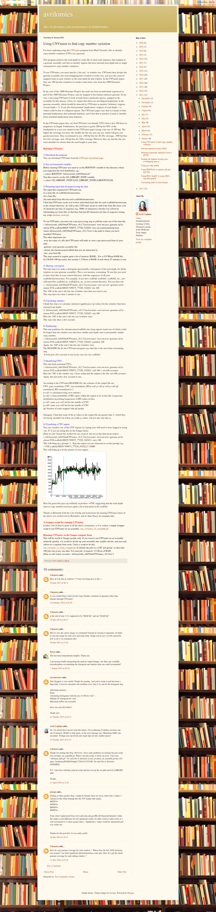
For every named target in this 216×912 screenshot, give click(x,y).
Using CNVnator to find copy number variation (157, 143)
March (145, 130)
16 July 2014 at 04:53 (59, 619)
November (146, 102)
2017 (141, 78)
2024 (141, 50)
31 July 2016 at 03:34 (59, 859)
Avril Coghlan (56, 726)
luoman (113, 892)
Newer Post (49, 871)
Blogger (130, 892)
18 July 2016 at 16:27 (59, 837)
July (144, 114)
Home (85, 871)
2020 (141, 66)
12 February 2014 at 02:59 (61, 602)
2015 (141, 86)
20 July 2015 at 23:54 (59, 642)
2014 (141, 90)
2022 (141, 58)
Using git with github (150, 165)
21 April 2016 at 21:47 (59, 782)
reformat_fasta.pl (60, 214)
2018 (141, 74)
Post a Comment (54, 865)
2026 (141, 42)
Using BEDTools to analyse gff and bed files (155, 170)
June (144, 118)
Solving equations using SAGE (154, 148)
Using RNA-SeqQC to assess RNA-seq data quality (155, 177)
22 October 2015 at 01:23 (60, 739)
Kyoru (52, 651)
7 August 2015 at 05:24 (60, 668)
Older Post (122, 871)
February (146, 134)
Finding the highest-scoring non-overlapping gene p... (154, 160)
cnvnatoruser (56, 677)
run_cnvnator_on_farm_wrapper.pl (59, 547)
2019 (141, 70)
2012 (141, 188)
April (144, 126)
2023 (141, 54)
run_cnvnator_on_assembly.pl (94, 528)
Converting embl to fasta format (154, 182)
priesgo (53, 791)
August (145, 110)
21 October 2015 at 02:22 (60, 716)
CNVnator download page (91, 157)
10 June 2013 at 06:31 (59, 582)
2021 (141, 62)
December (146, 98)
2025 (141, 46)
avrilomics (58, 14)
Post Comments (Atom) (64, 876)
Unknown (54, 575)
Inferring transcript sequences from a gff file (156, 153)
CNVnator (75, 50)
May (144, 122)
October (145, 106)
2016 (141, 82)
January (145, 138)
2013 (141, 94)
